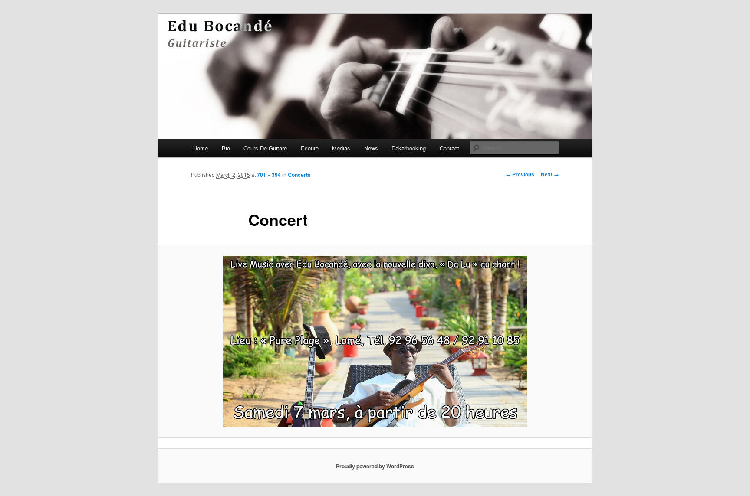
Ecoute (310, 148)
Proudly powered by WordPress (375, 466)
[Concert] (375, 341)
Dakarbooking (408, 148)
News (371, 148)
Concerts (299, 175)
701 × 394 (269, 175)
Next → (550, 174)
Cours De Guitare (265, 148)
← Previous (520, 174)
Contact (449, 148)
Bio (226, 148)
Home (200, 148)
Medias (341, 148)
